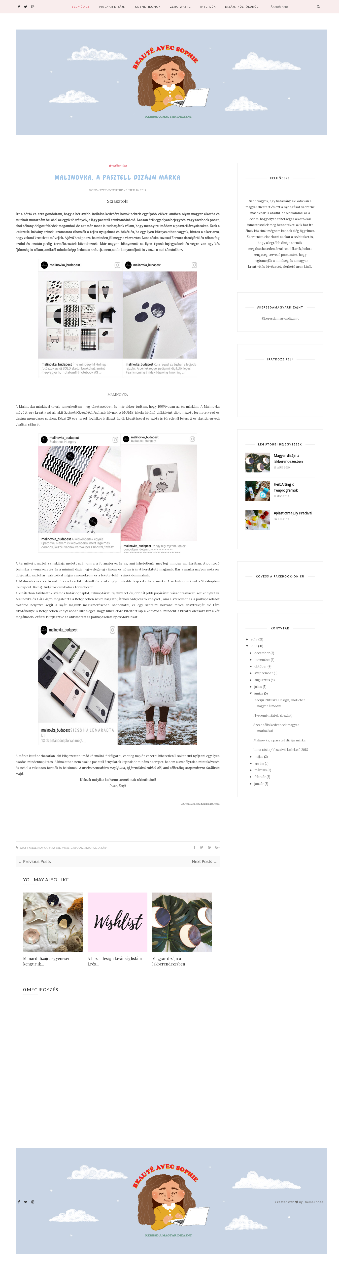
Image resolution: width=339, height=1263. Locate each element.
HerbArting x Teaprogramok (286, 487)
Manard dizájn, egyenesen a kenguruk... (48, 961)
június (258, 693)
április (259, 763)
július (258, 687)
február (260, 777)
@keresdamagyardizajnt (280, 318)
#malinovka (118, 166)
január (259, 784)
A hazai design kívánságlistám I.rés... (115, 961)
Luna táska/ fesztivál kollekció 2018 (280, 750)
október (260, 666)
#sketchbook (72, 848)
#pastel (55, 848)
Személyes (81, 6)
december (262, 653)
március (260, 770)
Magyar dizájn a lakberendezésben (168, 961)
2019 (254, 639)
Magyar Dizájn (112, 6)
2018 (254, 646)
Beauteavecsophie (108, 190)
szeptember (263, 673)
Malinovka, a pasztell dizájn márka (279, 740)
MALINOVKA (117, 395)
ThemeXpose (313, 1202)
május (258, 757)
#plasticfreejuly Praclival (293, 513)
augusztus (262, 680)
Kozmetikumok (148, 6)
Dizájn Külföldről (241, 6)
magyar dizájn (95, 848)
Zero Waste (180, 6)
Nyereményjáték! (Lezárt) (273, 715)
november (262, 660)
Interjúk (208, 6)
